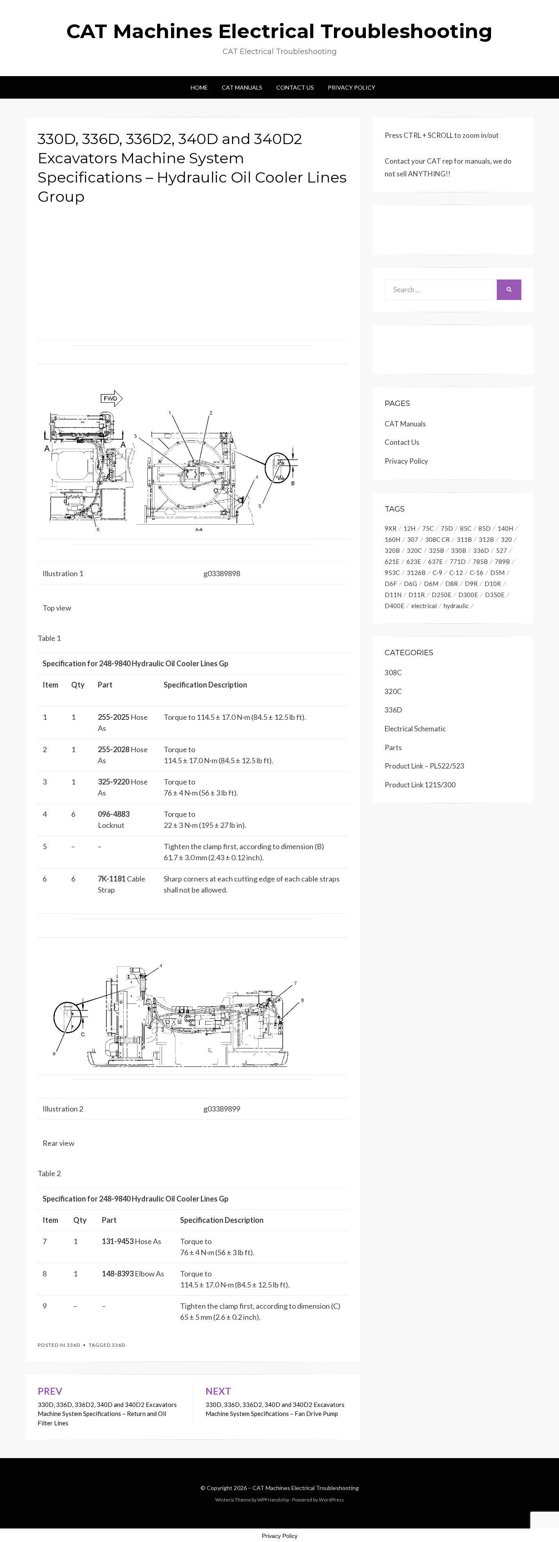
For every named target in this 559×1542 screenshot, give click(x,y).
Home (199, 87)
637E (435, 561)
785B (480, 561)
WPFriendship (273, 1500)
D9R (471, 583)
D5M (497, 572)
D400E (394, 605)
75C (428, 528)
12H (409, 528)
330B (458, 550)
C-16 (476, 572)
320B (392, 550)
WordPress (331, 1500)
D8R (451, 583)
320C (414, 550)
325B (436, 550)
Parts (393, 747)
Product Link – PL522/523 (424, 766)
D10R (493, 583)
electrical (424, 605)
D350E (495, 594)
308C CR (437, 539)
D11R (416, 594)
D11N (393, 594)
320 (506, 539)
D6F (391, 583)
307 (412, 539)
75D (447, 528)
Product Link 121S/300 (420, 784)
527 (501, 550)
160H (392, 539)
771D (458, 561)
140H (505, 528)
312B (486, 539)
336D (73, 1345)
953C (392, 572)
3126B (416, 572)
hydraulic (456, 605)
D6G (410, 583)
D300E (468, 594)
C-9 (437, 572)
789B (502, 561)
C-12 (456, 572)
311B (464, 539)
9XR (391, 528)
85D (484, 528)
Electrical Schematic (415, 728)
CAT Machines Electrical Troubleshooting (279, 31)
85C (465, 528)
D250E (441, 594)
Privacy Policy (351, 87)
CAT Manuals (242, 87)
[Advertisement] (193, 269)
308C (393, 672)
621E (392, 561)
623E (413, 561)
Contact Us (295, 87)
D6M (431, 583)
